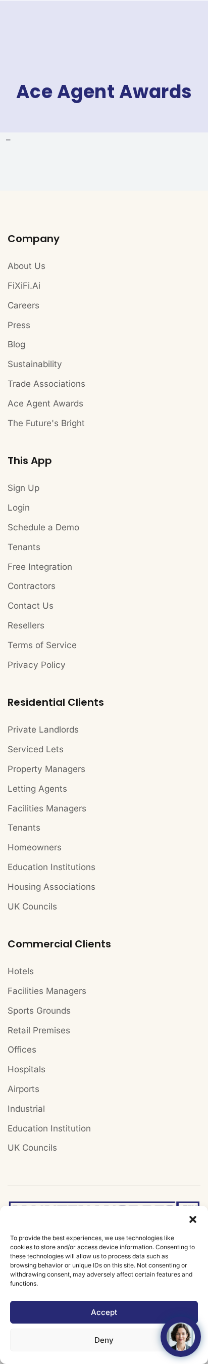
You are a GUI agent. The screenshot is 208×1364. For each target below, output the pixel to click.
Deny (104, 1340)
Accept (104, 1312)
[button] (193, 1218)
